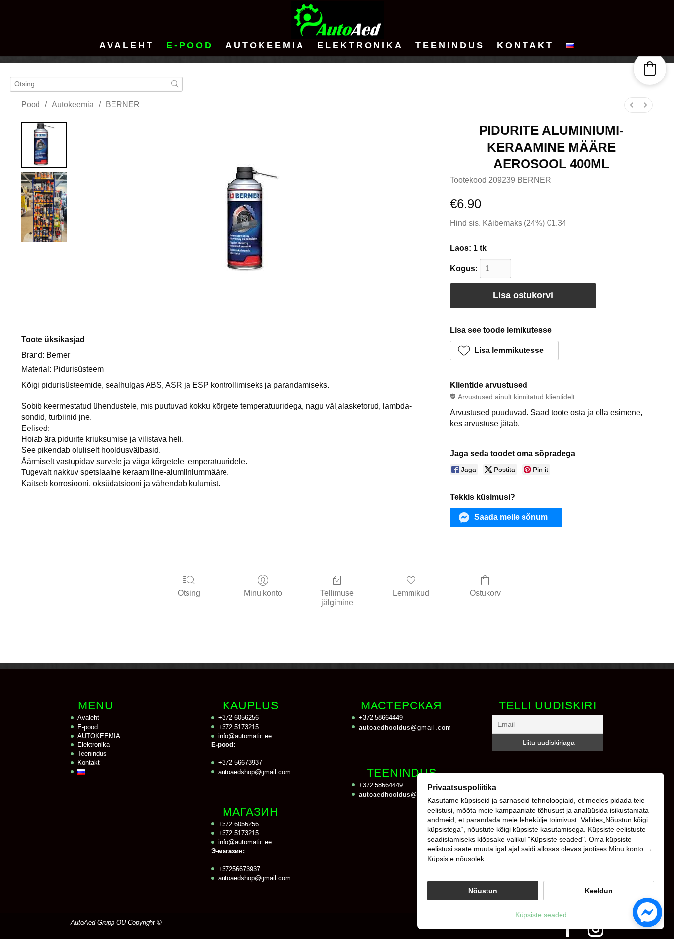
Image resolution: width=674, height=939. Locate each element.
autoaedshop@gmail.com (254, 772)
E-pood (189, 46)
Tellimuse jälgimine (337, 598)
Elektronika (360, 46)
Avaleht (126, 46)
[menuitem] (631, 105)
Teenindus (450, 46)
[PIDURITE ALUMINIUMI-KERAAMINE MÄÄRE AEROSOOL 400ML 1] (44, 207)
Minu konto (263, 593)
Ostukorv (485, 593)
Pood (30, 104)
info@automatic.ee (245, 736)
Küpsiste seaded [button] (541, 915)
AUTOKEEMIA (265, 46)
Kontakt (525, 46)
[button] (504, 350)
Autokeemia (73, 104)
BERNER (123, 104)
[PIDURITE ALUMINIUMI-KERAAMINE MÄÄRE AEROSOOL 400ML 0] (44, 145)
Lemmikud (411, 593)
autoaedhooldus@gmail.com (405, 727)
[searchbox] (96, 84)
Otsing (189, 593)
